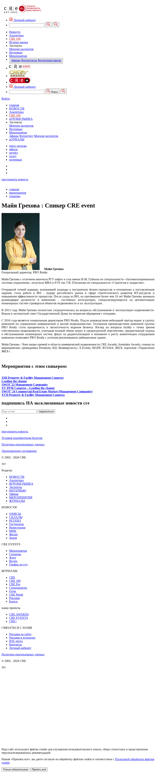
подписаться (46, 411)
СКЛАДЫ (15, 517)
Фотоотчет (26, 136)
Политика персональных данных (23, 444)
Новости (14, 32)
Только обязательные (15, 769)
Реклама (14, 598)
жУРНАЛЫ (16, 139)
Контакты (15, 644)
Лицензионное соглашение (19, 451)
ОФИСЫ (15, 513)
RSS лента (16, 641)
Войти (6, 98)
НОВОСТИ (16, 108)
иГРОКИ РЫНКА (21, 118)
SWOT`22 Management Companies (25, 384)
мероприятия (17, 192)
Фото (12, 557)
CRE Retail (16, 594)
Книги (13, 601)
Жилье (13, 534)
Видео (13, 561)
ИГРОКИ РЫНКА (21, 483)
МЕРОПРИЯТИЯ (20, 497)
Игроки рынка (18, 42)
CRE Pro (14, 584)
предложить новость (15, 179)
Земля (13, 537)
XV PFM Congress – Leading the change (28, 388)
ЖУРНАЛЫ (17, 500)
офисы (13, 149)
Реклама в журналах (22, 637)
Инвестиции (17, 527)
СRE (12, 577)
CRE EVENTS (18, 617)
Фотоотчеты (29, 60)
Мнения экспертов (21, 49)
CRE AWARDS (19, 614)
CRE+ (13, 621)
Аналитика (16, 35)
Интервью (15, 52)
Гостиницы (16, 524)
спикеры (14, 196)
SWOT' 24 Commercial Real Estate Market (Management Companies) (47, 391)
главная (14, 105)
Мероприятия (18, 56)
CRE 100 (15, 38)
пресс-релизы (18, 145)
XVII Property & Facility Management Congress (33, 395)
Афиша (15, 60)
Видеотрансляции (49, 60)
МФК (12, 531)
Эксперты (15, 487)
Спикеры (15, 554)
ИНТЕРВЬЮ (17, 490)
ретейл (13, 152)
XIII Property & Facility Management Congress (33, 377)
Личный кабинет (24, 86)
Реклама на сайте (20, 634)
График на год (18, 564)
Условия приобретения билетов (22, 438)
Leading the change (14, 381)
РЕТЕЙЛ (15, 520)
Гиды (12, 591)
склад (12, 156)
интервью (15, 159)
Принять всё (39, 769)
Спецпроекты (18, 587)
